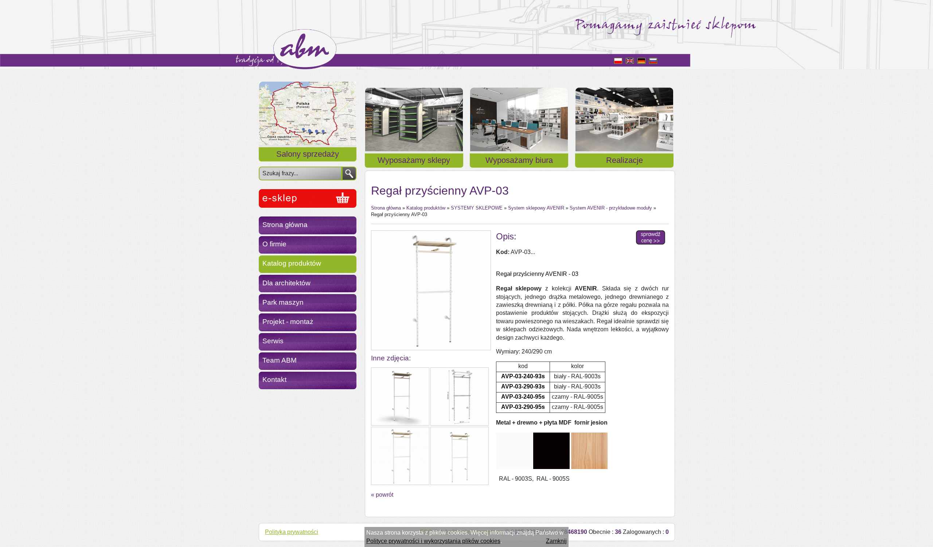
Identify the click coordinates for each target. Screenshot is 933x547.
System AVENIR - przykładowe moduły (611, 208)
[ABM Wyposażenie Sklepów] (307, 198)
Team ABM (279, 360)
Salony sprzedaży (307, 154)
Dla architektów (286, 283)
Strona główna (285, 224)
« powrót (382, 495)
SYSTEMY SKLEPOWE (477, 208)
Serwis (273, 341)
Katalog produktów (291, 263)
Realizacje (624, 160)
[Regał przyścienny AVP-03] (400, 396)
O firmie (274, 244)
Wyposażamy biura (519, 160)
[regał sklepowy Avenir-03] (430, 290)
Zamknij (556, 541)
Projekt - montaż (287, 321)
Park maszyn (283, 302)
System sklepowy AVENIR (536, 208)
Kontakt (274, 379)
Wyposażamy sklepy (414, 160)
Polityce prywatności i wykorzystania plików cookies (433, 541)
